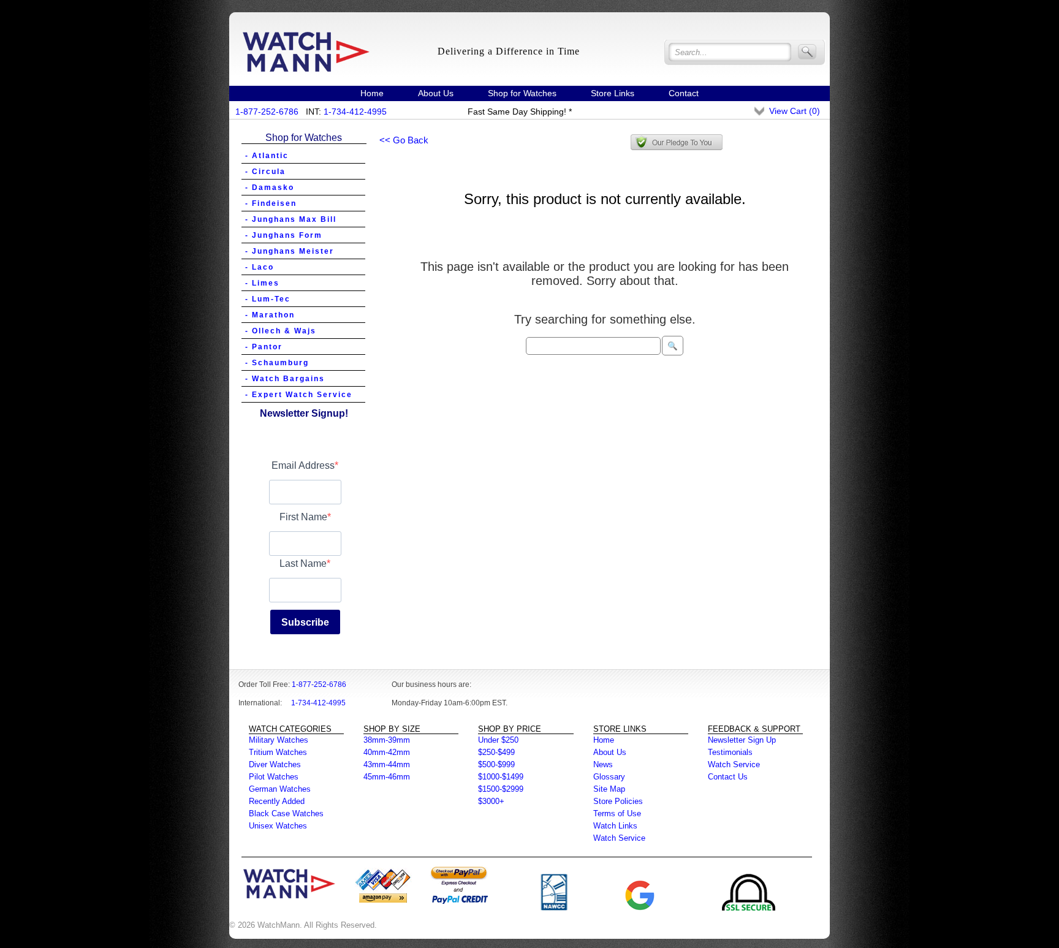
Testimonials (730, 752)
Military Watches (278, 740)
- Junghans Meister (289, 251)
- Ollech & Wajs (280, 331)
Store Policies (618, 801)
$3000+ (491, 801)
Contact (684, 93)
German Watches (280, 789)
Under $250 (498, 740)
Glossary (609, 776)
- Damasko (269, 187)
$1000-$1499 (500, 776)
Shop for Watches (522, 93)
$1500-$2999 (500, 789)
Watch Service (619, 838)
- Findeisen (271, 203)
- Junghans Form (283, 235)
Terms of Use (617, 813)
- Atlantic (267, 155)
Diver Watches (275, 764)
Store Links (612, 93)
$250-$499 (496, 752)
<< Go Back (403, 140)
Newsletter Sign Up (742, 740)
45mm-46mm (386, 776)
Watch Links (615, 825)
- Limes (262, 283)
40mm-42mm (386, 752)
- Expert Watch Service (298, 394)
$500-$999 (496, 764)
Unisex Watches (278, 825)
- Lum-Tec (267, 299)
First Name (303, 517)
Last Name (303, 563)
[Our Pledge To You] (677, 142)
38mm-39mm (386, 740)
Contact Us (728, 776)
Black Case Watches (286, 813)
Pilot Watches (273, 776)
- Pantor (264, 347)
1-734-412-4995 (355, 111)
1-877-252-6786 (266, 111)
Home (372, 93)
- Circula (265, 171)
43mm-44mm (386, 764)
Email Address (303, 465)
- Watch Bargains (285, 378)
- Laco (259, 267)
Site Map (609, 789)
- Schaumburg (277, 362)
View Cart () (794, 111)
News (603, 764)
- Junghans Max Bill (290, 219)
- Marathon (270, 315)
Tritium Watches (278, 752)
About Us (436, 93)
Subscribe (305, 622)
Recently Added (277, 801)
